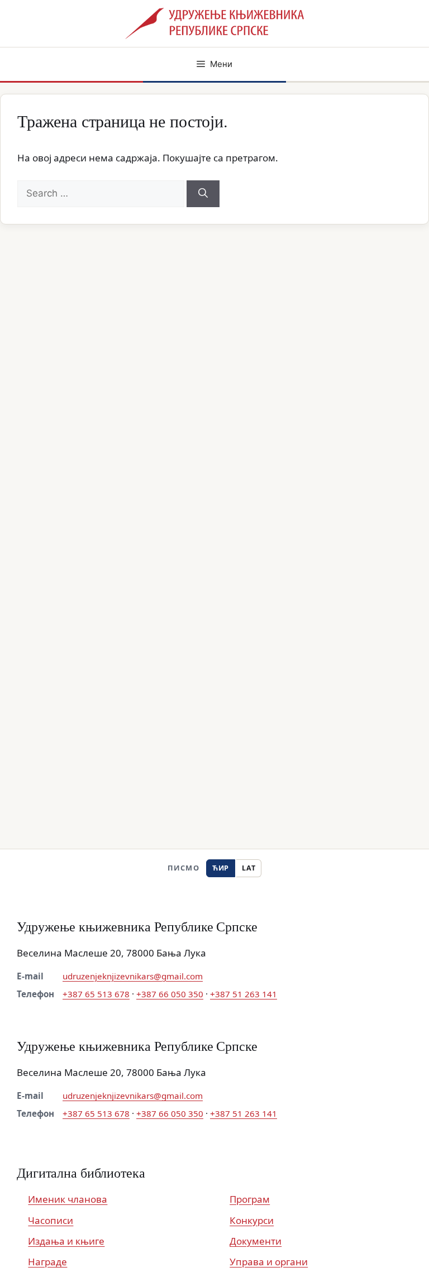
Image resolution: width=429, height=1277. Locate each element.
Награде (47, 1261)
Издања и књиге (66, 1241)
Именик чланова (67, 1199)
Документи (256, 1241)
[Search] (203, 193)
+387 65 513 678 (96, 993)
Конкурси (252, 1220)
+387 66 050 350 (169, 993)
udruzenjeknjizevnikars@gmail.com (133, 976)
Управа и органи (269, 1261)
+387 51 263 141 (243, 993)
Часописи (50, 1220)
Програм (250, 1199)
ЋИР (220, 868)
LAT (248, 868)
